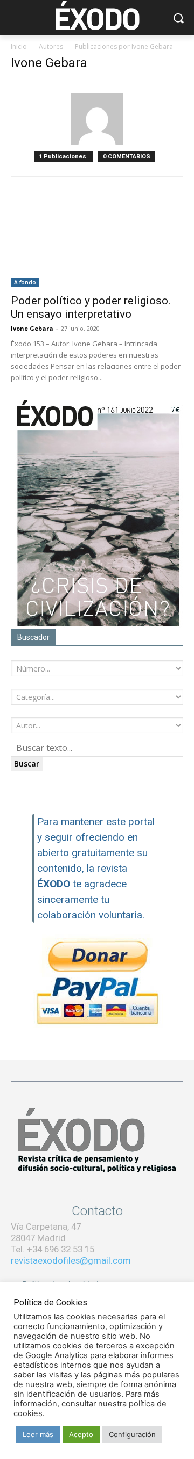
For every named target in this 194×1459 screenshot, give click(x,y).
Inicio (19, 46)
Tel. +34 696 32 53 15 (52, 1249)
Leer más (38, 1434)
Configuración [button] (132, 1434)
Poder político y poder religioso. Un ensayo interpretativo (91, 307)
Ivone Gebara (32, 328)
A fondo (25, 282)
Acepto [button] (81, 1434)
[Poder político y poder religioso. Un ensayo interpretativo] (97, 244)
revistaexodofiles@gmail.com (71, 1260)
